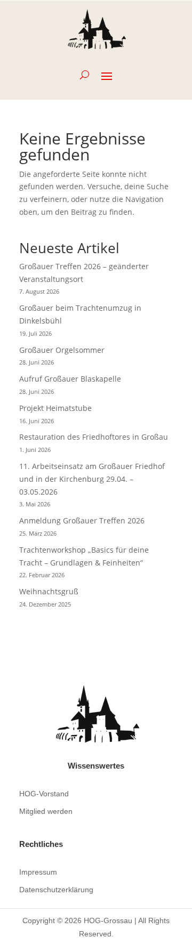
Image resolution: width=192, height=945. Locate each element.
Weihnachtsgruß (48, 591)
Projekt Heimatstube (55, 408)
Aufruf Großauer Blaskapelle (70, 379)
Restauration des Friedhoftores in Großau (93, 437)
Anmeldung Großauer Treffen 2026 (82, 520)
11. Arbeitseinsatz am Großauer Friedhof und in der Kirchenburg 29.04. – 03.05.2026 (92, 479)
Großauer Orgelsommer (62, 350)
